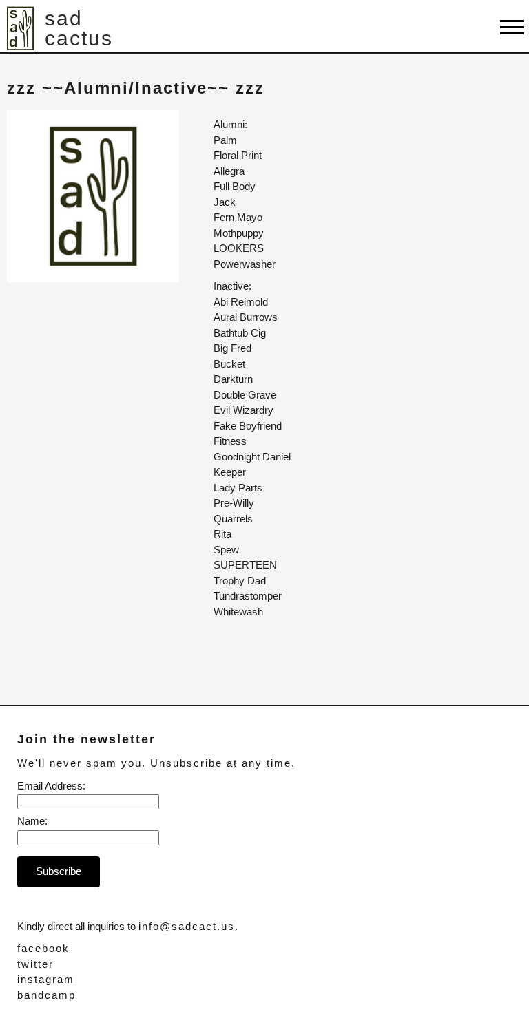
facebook (43, 948)
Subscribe (58, 871)
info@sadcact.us (186, 926)
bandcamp (46, 995)
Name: (32, 821)
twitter (35, 964)
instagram (45, 979)
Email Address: (51, 786)
